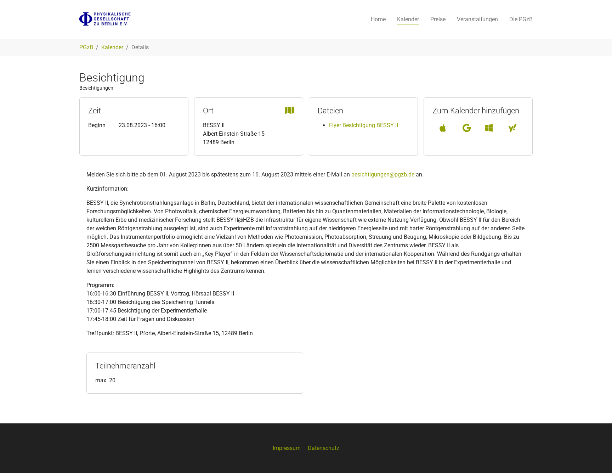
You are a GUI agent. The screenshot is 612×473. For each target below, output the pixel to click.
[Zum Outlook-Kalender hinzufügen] (489, 128)
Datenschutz (323, 448)
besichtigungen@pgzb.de (382, 174)
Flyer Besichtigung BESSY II (363, 125)
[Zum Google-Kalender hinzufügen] (467, 128)
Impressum (287, 448)
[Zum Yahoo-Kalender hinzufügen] (512, 128)
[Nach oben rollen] (596, 457)
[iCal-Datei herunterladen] (443, 128)
